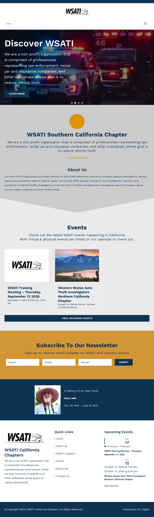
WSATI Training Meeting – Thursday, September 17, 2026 (24, 292)
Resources (62, 468)
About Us (61, 446)
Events (60, 461)
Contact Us (62, 476)
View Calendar (111, 485)
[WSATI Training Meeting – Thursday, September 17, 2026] (27, 265)
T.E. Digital (143, 509)
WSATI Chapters (65, 453)
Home (59, 438)
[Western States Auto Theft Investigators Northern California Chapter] (77, 265)
